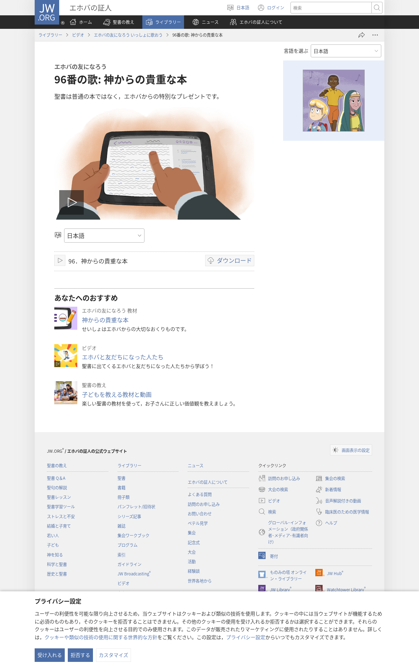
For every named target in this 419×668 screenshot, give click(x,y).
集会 (192, 533)
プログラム (127, 545)
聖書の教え (57, 465)
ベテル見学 (198, 523)
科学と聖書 (57, 564)
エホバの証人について (208, 482)
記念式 (194, 542)
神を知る (55, 555)
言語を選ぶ (296, 50)
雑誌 (121, 526)
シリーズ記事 (129, 516)
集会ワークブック (133, 535)
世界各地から (200, 581)
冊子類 (123, 497)
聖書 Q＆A (56, 478)
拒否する (80, 654)
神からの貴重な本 (105, 320)
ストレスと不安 (61, 516)
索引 (121, 555)
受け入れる (49, 654)
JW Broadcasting (134, 574)
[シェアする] (361, 35)
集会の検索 (330, 478)
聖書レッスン (59, 497)
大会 (192, 552)
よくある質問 (200, 494)
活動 (192, 561)
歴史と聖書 (57, 574)
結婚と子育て (59, 526)
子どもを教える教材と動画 (117, 394)
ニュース (195, 465)
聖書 (121, 478)
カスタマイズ (113, 654)
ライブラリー (50, 35)
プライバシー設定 (245, 637)
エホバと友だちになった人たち (122, 357)
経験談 (194, 571)
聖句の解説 (57, 487)
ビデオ (78, 35)
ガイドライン (129, 564)
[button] (118, 22)
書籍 (121, 487)
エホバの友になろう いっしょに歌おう (128, 35)
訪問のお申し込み (204, 504)
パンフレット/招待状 (136, 506)
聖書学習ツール (61, 506)
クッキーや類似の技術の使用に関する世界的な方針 (100, 637)
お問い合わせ (200, 513)
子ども (53, 545)
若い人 (53, 535)
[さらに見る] (375, 35)
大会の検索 (273, 489)
